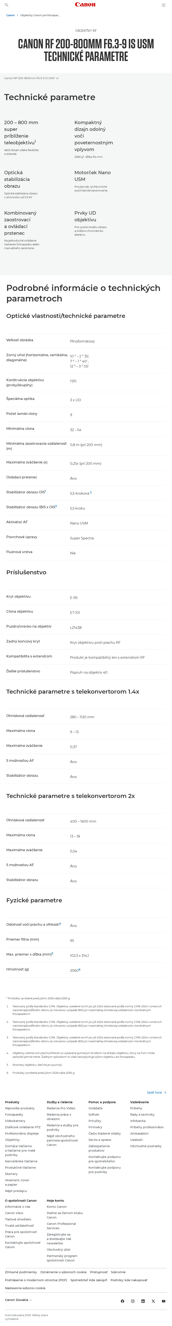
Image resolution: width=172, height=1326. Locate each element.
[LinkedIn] (143, 1301)
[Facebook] (122, 1301)
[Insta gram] (132, 1301)
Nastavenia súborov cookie (25, 1288)
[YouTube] (163, 1301)
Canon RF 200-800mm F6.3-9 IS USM (29, 78)
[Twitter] (153, 1301)
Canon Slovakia (17, 1300)
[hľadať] (6, 5)
